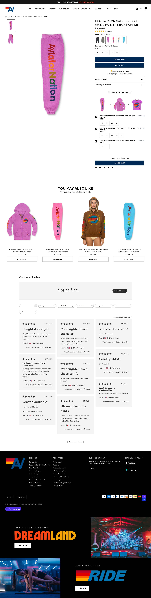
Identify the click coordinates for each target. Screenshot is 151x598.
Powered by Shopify (36, 504)
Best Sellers (40, 9)
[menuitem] (29, 9)
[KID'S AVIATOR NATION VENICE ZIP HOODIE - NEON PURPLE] (22, 221)
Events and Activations (60, 477)
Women (98, 9)
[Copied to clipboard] (112, 167)
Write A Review (119, 291)
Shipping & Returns (103, 85)
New (29, 9)
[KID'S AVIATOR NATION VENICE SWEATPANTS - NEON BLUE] (124, 40)
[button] (22, 545)
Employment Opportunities (62, 483)
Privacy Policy (58, 486)
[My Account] (141, 9)
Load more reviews (75, 442)
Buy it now (119, 65)
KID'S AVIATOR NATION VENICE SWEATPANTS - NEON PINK (57, 251)
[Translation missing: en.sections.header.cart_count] (144, 9)
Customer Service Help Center (39, 465)
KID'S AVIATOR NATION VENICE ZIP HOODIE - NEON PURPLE (122, 129)
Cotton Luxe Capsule (81, 9)
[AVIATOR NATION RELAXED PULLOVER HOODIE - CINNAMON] (93, 221)
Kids (116, 9)
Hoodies (52, 9)
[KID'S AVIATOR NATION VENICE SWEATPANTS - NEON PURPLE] (108, 40)
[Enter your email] (120, 468)
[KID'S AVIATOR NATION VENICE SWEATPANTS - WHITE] (118, 40)
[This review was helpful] (46, 347)
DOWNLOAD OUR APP (134, 458)
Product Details (101, 79)
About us (56, 465)
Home (7, 16)
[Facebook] (96, 167)
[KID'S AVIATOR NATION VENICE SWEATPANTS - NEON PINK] (113, 40)
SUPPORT (33, 458)
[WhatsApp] (109, 167)
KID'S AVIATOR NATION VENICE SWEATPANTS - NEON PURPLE (122, 116)
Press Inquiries (58, 480)
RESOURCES (58, 458)
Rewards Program (35, 471)
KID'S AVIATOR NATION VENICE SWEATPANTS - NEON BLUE (129, 251)
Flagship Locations (59, 468)
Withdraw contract (35, 486)
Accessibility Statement (37, 480)
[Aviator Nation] (75, 537)
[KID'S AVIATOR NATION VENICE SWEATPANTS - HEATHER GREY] (103, 40)
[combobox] (47, 306)
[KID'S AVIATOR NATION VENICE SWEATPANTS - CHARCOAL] (97, 40)
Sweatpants (64, 9)
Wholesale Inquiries (59, 471)
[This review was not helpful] (50, 347)
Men (107, 9)
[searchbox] (26, 305)
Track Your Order (35, 468)
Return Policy (33, 474)
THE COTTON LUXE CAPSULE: (75, 2)
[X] (100, 167)
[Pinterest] (105, 167)
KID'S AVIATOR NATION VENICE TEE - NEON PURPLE (122, 140)
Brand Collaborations (60, 474)
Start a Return (33, 477)
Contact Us (33, 462)
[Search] (137, 9)
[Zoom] (84, 24)
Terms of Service (34, 483)
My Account (57, 462)
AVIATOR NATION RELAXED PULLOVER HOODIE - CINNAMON (93, 251)
